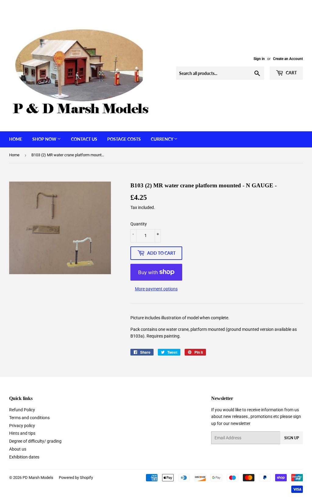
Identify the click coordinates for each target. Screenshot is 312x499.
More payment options (156, 288)
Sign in (259, 59)
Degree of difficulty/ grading (35, 441)
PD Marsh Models (38, 477)
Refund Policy (22, 409)
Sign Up (291, 438)
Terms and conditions (29, 417)
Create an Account (288, 59)
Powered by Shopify (76, 477)
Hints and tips (22, 433)
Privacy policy (22, 425)
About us (17, 449)
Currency (162, 139)
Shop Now (44, 139)
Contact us (84, 139)
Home (15, 139)
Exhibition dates (24, 457)
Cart (291, 72)
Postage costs (124, 139)
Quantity (138, 223)
